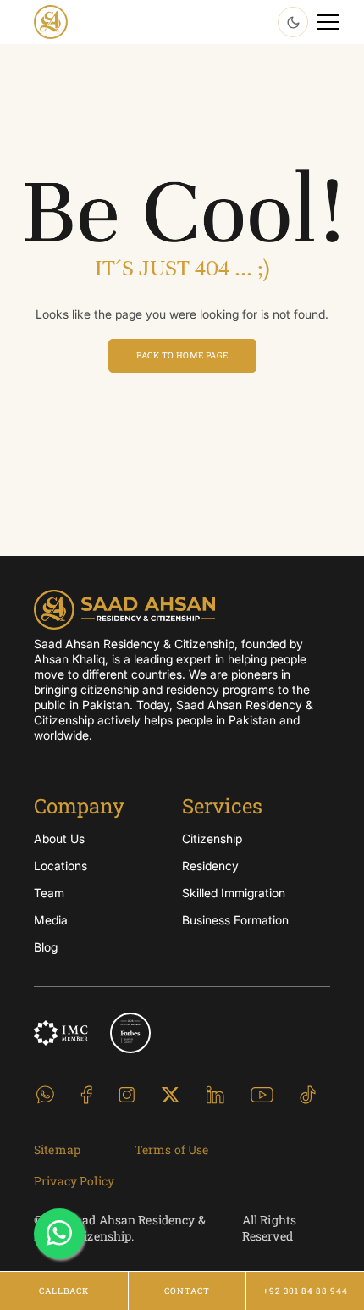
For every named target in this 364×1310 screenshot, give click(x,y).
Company (79, 805)
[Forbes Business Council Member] (130, 1033)
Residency (210, 865)
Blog (46, 947)
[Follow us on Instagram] (126, 1093)
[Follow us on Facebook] (86, 1093)
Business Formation (235, 920)
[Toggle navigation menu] (328, 22)
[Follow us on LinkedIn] (215, 1093)
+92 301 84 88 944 (305, 1290)
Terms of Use (172, 1149)
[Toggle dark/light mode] (293, 22)
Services (222, 805)
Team (49, 892)
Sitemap (57, 1149)
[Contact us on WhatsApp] (45, 1093)
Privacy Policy (74, 1181)
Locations (60, 865)
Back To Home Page (182, 355)
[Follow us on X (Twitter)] (170, 1093)
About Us (59, 838)
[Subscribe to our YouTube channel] (262, 1093)
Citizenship (212, 838)
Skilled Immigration (233, 892)
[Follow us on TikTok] (308, 1093)
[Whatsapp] (59, 1233)
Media (51, 920)
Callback (64, 1290)
